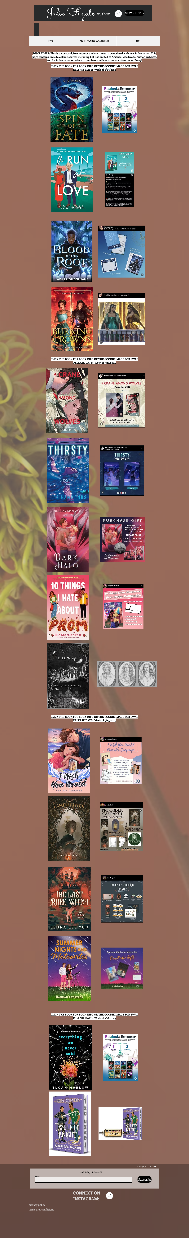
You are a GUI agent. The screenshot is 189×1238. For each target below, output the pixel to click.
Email (37, 1176)
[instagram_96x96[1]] (118, 13)
